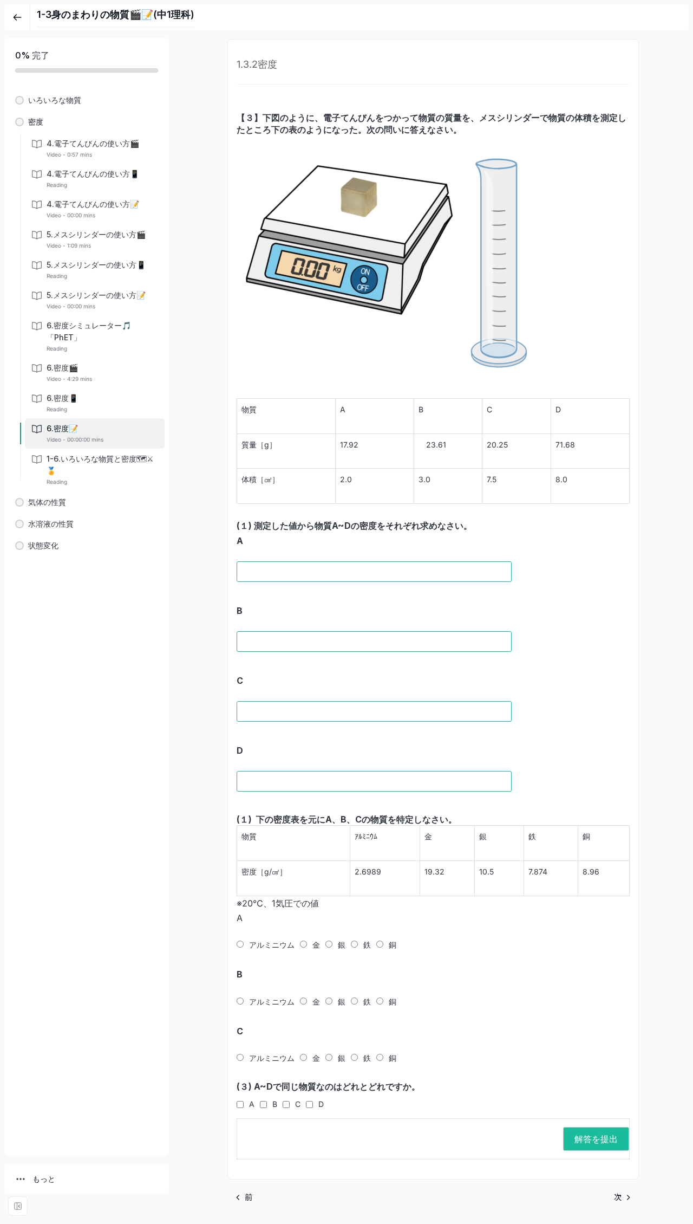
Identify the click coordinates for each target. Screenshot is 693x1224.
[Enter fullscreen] (18, 1206)
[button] (87, 100)
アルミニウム (272, 944)
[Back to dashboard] (17, 17)
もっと (43, 1178)
